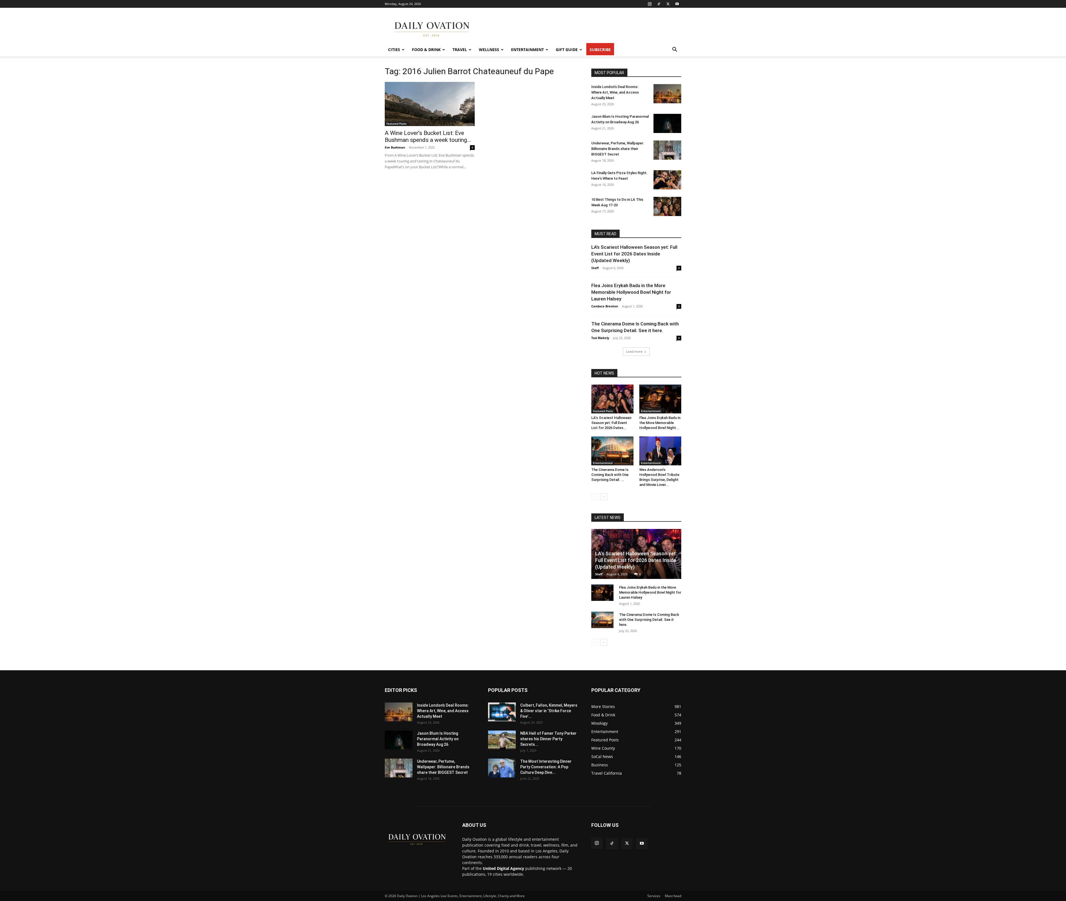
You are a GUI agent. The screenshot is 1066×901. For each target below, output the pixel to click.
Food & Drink (426, 49)
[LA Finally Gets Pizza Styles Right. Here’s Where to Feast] (667, 179)
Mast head (673, 896)
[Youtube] (677, 4)
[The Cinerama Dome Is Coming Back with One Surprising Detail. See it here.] (612, 450)
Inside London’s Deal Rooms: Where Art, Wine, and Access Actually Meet (615, 92)
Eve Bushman (395, 147)
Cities (394, 49)
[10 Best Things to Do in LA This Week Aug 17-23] (667, 206)
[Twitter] (668, 4)
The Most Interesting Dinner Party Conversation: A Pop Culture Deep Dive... (546, 767)
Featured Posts (396, 124)
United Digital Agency (503, 868)
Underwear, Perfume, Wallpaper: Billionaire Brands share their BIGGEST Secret (617, 148)
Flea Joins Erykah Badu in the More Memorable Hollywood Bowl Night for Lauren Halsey (631, 292)
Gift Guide (567, 49)
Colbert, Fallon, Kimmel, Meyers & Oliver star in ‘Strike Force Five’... (548, 711)
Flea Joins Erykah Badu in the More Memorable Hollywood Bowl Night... (659, 423)
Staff (595, 268)
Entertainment (527, 49)
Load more (634, 351)
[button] (674, 50)
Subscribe (600, 49)
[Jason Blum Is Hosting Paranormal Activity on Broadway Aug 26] (667, 123)
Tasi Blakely (600, 338)
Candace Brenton (604, 306)
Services (653, 896)
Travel (459, 49)
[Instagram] (649, 4)
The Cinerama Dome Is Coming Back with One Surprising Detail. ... (609, 475)
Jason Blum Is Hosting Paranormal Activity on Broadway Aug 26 (438, 739)
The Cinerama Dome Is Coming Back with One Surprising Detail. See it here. (649, 620)
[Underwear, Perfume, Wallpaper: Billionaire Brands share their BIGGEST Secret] (667, 150)
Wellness (489, 49)
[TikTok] (659, 4)
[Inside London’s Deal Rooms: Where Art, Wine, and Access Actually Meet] (667, 93)
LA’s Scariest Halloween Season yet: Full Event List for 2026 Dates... (611, 423)
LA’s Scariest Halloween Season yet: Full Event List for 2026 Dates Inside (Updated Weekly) (634, 253)
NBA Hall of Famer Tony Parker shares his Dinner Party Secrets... (548, 739)
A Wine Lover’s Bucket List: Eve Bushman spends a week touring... (428, 136)
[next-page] (603, 496)
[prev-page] (594, 496)
